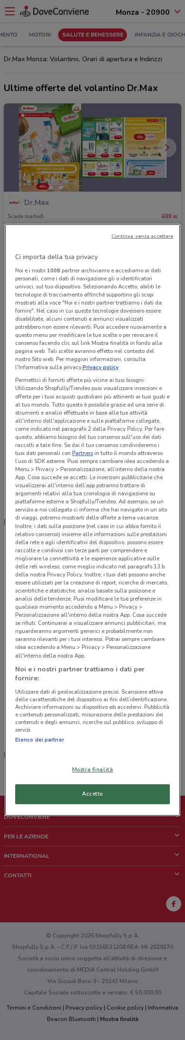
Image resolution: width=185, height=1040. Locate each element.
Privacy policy (101, 367)
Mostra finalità (92, 769)
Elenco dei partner (39, 739)
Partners (82, 453)
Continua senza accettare (142, 236)
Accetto (92, 794)
